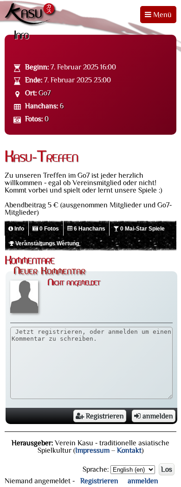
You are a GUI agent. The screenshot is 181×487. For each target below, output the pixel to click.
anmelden (157, 416)
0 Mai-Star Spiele (142, 228)
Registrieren (104, 416)
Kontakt (129, 450)
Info (18, 228)
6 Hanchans (88, 228)
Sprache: (96, 469)
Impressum (92, 450)
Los (166, 469)
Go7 (45, 93)
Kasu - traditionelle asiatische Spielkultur (31, 14)
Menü (161, 15)
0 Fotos (48, 228)
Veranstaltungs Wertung (46, 243)
